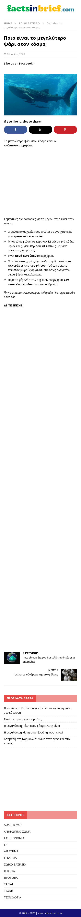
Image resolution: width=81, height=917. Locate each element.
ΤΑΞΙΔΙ (8, 884)
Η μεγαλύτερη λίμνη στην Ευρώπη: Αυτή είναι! (33, 732)
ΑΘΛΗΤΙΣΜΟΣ (13, 825)
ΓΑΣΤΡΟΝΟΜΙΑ (14, 838)
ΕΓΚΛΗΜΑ (10, 858)
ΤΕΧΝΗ (8, 891)
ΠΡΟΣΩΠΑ (11, 878)
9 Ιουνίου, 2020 (16, 54)
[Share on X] (40, 130)
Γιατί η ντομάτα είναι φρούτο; (23, 719)
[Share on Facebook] (15, 130)
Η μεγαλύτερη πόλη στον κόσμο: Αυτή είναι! (32, 726)
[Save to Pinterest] (65, 130)
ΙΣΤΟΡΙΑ (9, 871)
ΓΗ (5, 845)
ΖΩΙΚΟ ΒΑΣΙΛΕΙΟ (15, 864)
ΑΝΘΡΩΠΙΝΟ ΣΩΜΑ (17, 831)
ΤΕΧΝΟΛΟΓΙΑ (12, 897)
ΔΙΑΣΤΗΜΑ (11, 851)
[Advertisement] (40, 182)
